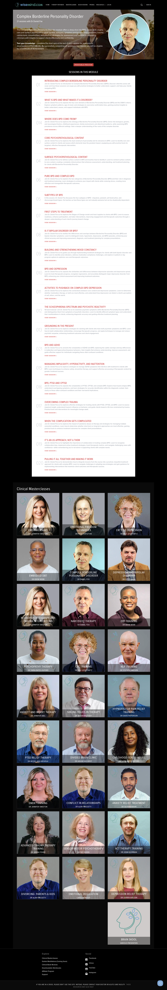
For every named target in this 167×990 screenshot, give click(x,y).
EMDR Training (38, 787)
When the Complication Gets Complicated (68, 421)
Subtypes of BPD (54, 195)
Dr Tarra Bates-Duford (38, 670)
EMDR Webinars (38, 514)
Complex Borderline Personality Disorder (83, 559)
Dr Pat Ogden (83, 852)
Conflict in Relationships (83, 787)
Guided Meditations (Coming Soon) (54, 961)
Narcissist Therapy (83, 605)
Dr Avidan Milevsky (83, 716)
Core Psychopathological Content (65, 138)
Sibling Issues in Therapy (83, 696)
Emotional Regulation (83, 878)
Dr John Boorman (129, 852)
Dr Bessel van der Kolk (38, 761)
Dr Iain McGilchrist (83, 761)
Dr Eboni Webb (38, 579)
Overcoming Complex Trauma (61, 402)
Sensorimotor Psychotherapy (83, 832)
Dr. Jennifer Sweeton (38, 534)
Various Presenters (129, 943)
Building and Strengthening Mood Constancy (71, 249)
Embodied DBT (38, 559)
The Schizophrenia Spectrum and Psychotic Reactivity (75, 307)
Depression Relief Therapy (129, 878)
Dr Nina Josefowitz (129, 534)
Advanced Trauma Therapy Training (38, 832)
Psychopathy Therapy (38, 650)
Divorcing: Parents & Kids (38, 878)
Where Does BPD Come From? (61, 119)
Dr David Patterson (129, 716)
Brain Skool (129, 923)
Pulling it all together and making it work (69, 459)
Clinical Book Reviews (50, 964)
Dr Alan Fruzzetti (83, 806)
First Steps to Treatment (59, 211)
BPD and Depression (56, 269)
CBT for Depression (129, 514)
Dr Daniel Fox (83, 579)
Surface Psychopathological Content (66, 157)
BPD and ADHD (52, 345)
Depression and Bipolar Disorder (129, 559)
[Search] (142, 5)
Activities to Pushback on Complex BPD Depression (73, 288)
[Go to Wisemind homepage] (29, 4)
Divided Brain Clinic (83, 741)
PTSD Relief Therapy (38, 741)
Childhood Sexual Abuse (129, 741)
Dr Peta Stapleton (83, 534)
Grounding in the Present (59, 326)
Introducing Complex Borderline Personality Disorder (76, 81)
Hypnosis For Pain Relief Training (129, 696)
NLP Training (129, 650)
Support (45, 974)
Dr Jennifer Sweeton (38, 625)
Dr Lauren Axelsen (129, 897)
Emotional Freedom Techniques (83, 514)
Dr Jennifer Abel (38, 716)
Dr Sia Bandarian (128, 806)
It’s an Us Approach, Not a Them (63, 440)
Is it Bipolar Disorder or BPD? (61, 231)
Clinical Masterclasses (50, 958)
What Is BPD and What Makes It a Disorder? (68, 100)
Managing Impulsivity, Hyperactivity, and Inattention (75, 364)
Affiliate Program (48, 971)
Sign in (148, 5)
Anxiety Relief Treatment (129, 787)
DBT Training (129, 605)
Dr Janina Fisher (38, 852)
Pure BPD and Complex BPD (60, 176)
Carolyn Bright (83, 898)
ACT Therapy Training (129, 832)
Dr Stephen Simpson (129, 670)
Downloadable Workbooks (51, 968)
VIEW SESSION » (51, 92)
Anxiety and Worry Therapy (38, 696)
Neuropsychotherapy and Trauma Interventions (38, 605)
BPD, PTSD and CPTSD (56, 383)
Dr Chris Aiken (129, 579)
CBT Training (83, 650)
